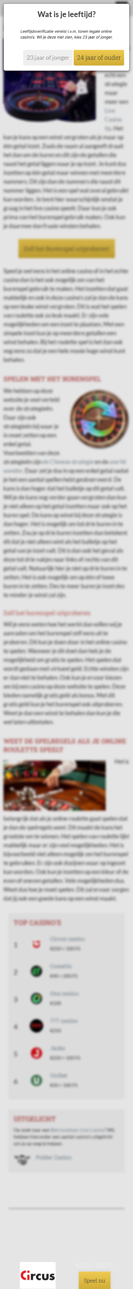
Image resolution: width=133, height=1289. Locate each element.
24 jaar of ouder (99, 57)
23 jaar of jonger (48, 57)
